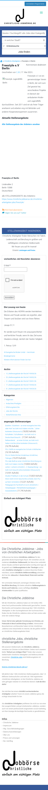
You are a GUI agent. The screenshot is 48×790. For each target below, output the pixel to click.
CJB (18, 72)
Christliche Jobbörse (10, 722)
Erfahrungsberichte (13, 407)
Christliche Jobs (16, 657)
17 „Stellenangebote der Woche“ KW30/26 (21, 385)
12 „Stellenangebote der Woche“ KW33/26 (21, 374)
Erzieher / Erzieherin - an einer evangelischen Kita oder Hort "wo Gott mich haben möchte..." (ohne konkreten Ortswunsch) (23, 428)
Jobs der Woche (12, 411)
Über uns (6, 735)
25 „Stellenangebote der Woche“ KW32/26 (21, 377)
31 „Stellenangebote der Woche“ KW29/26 (21, 389)
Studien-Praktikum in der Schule (16, 476)
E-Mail (7, 265)
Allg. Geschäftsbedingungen (13, 729)
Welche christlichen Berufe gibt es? (15, 667)
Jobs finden (24, 51)
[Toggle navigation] (41, 12)
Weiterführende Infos (13, 415)
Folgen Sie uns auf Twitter (15, 213)
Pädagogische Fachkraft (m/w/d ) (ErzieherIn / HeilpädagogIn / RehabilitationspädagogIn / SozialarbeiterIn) (22, 488)
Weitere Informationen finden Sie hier (17, 360)
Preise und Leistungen (11, 738)
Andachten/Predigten (13, 403)
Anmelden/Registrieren (35, 4)
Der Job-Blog (8, 741)
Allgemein (9, 400)
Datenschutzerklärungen (12, 732)
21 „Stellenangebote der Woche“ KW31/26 (21, 381)
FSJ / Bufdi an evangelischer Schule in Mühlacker (23, 449)
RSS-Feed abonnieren (13, 210)
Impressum (7, 726)
